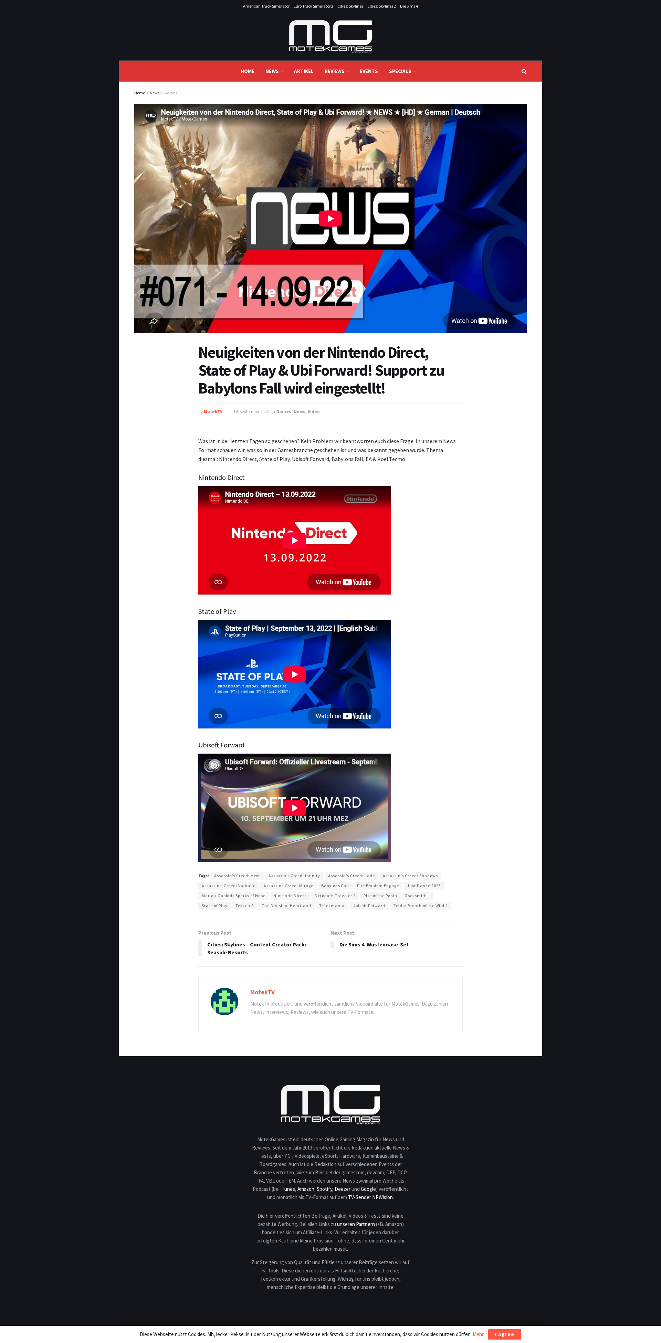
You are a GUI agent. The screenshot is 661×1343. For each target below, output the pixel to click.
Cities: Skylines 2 (381, 6)
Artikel (304, 71)
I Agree (504, 1334)
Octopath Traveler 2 (335, 895)
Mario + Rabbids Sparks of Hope (233, 895)
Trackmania (332, 905)
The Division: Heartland (286, 905)
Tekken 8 (244, 905)
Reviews (335, 71)
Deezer (342, 1189)
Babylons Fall (335, 885)
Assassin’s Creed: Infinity (294, 875)
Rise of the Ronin (380, 895)
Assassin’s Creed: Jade (351, 875)
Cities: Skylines (350, 6)
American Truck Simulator (266, 6)
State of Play (215, 905)
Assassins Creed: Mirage (288, 885)
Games (170, 92)
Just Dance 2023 (424, 885)
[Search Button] (524, 71)
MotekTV (213, 412)
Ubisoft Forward (369, 905)
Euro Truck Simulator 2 (313, 6)
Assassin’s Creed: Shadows (410, 875)
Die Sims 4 (409, 6)
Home (247, 71)
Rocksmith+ (417, 895)
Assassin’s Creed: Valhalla (229, 885)
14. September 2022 (251, 412)
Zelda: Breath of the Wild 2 (420, 905)
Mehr (478, 1334)
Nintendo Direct (289, 895)
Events (369, 71)
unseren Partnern (356, 1224)
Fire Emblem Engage (378, 885)
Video (314, 412)
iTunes (288, 1189)
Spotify (324, 1189)
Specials (400, 71)
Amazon (305, 1189)
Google (368, 1189)
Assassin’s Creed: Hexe (237, 875)
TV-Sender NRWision (370, 1197)
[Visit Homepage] (330, 36)
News (272, 71)
